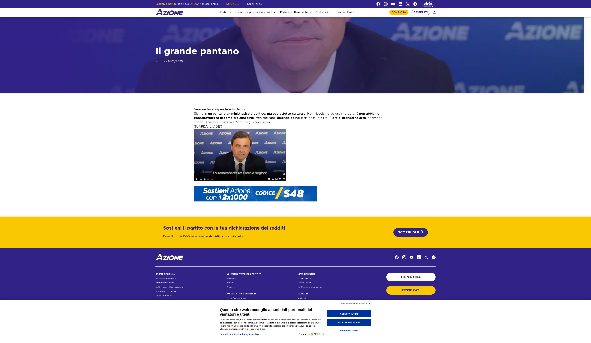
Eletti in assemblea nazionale (169, 287)
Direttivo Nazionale (164, 283)
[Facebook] (378, 4)
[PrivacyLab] (317, 334)
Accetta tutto (349, 314)
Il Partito (223, 12)
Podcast (230, 283)
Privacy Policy (304, 278)
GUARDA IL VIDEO (208, 126)
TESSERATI (421, 12)
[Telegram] (415, 4)
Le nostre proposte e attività (254, 12)
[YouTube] (393, 4)
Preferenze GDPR (349, 330)
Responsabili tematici (165, 291)
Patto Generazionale (237, 298)
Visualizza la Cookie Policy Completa (240, 334)
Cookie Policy (304, 283)
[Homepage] (169, 12)
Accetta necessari (349, 322)
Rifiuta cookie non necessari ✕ (355, 303)
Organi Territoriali (163, 295)
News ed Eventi (345, 12)
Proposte (231, 287)
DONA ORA (399, 12)
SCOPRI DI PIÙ (410, 232)
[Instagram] (386, 4)
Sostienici (322, 12)
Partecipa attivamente (294, 12)
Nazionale (302, 298)
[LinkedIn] (400, 4)
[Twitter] (408, 4)
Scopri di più (254, 4)
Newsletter (232, 278)
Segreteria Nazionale (165, 278)
